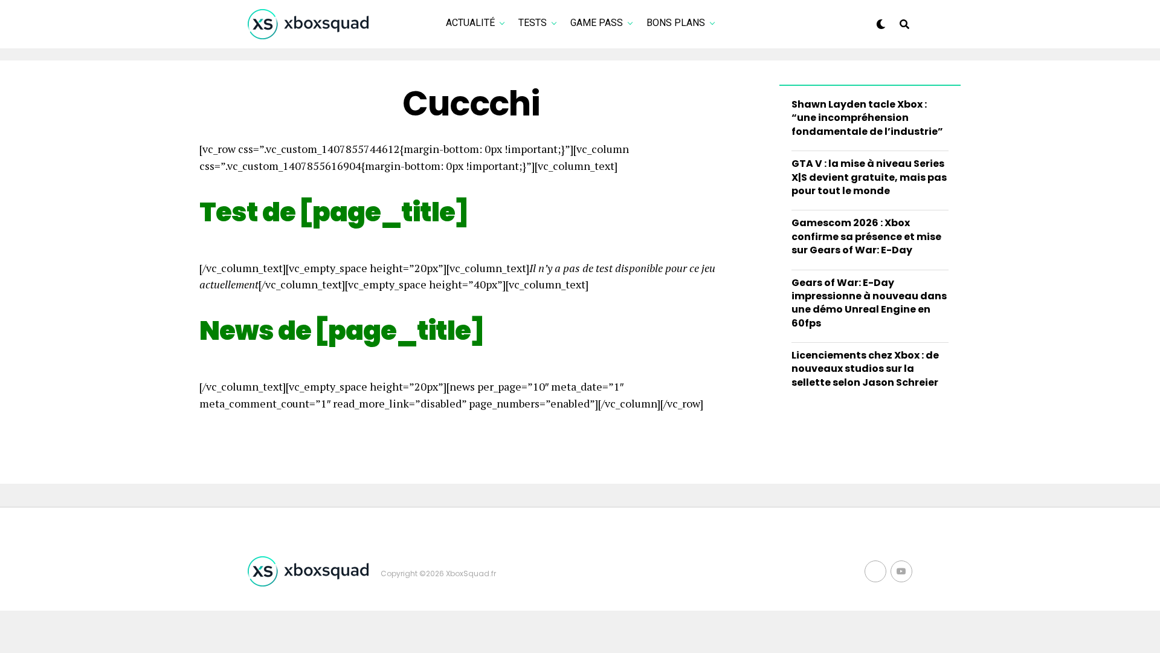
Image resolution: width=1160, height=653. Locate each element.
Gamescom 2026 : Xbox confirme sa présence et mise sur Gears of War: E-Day (866, 236)
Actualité (470, 22)
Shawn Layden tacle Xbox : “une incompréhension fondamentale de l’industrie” (867, 117)
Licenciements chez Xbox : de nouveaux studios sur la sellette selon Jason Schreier (865, 368)
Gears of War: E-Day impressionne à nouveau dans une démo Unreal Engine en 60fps (869, 303)
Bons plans (675, 22)
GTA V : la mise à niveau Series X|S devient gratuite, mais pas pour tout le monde (869, 177)
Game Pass (596, 22)
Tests (532, 22)
